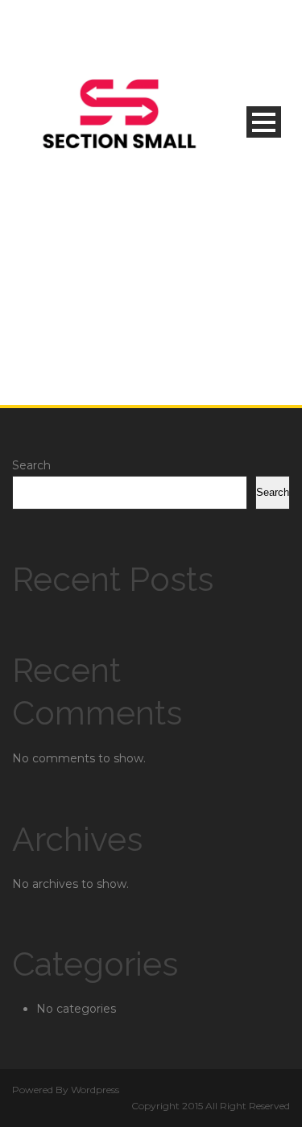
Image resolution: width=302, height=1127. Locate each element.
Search (31, 465)
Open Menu (263, 122)
